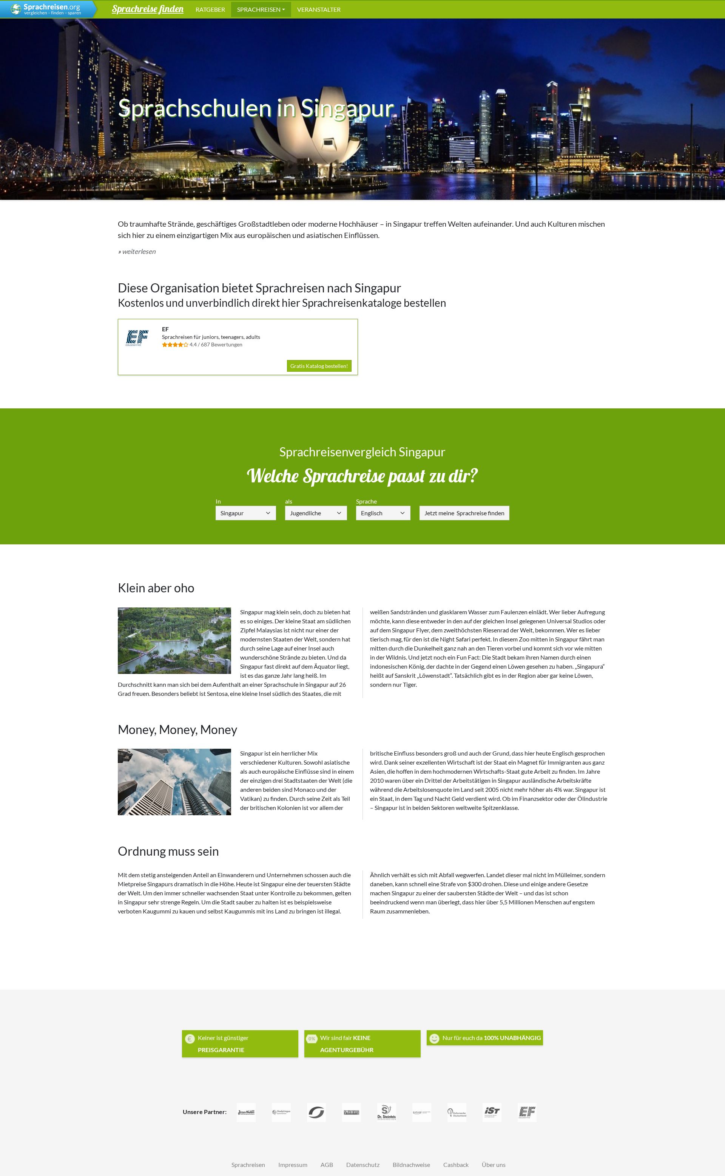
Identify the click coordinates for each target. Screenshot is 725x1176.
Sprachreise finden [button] (148, 8)
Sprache (366, 501)
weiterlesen (139, 251)
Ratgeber (210, 9)
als (288, 501)
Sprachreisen (259, 9)
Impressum (292, 1164)
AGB (327, 1164)
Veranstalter (319, 9)
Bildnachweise (411, 1164)
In (218, 501)
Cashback (456, 1164)
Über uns (494, 1164)
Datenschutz (362, 1164)
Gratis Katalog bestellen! (319, 366)
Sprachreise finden (464, 512)
